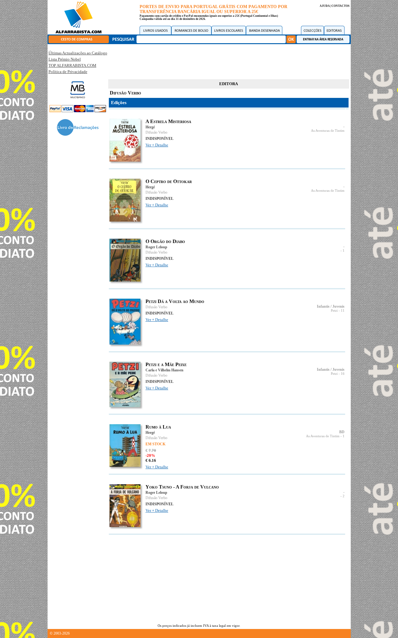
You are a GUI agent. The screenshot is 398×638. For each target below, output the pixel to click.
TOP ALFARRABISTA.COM (72, 65)
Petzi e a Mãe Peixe (166, 364)
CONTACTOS (340, 5)
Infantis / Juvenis (331, 306)
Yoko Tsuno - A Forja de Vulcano (182, 486)
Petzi (334, 310)
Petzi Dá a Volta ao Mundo (175, 301)
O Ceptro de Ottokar (169, 181)
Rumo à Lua (158, 426)
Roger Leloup (156, 247)
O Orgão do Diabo (165, 241)
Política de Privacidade (68, 71)
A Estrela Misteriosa (168, 121)
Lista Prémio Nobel (65, 59)
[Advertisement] (228, 61)
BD (342, 432)
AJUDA (325, 5)
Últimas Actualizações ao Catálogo (78, 53)
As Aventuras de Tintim (328, 130)
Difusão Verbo (156, 132)
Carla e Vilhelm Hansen (164, 370)
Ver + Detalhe (157, 145)
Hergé (150, 127)
